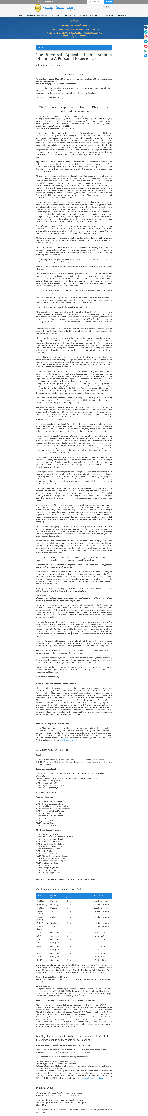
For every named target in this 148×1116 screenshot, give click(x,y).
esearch (60, 7)
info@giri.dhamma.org (69, 740)
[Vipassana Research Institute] (38, 11)
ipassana (49, 7)
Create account (48, 2)
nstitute (70, 7)
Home (42, 47)
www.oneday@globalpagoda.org (90, 1078)
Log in (39, 2)
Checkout (108, 2)
